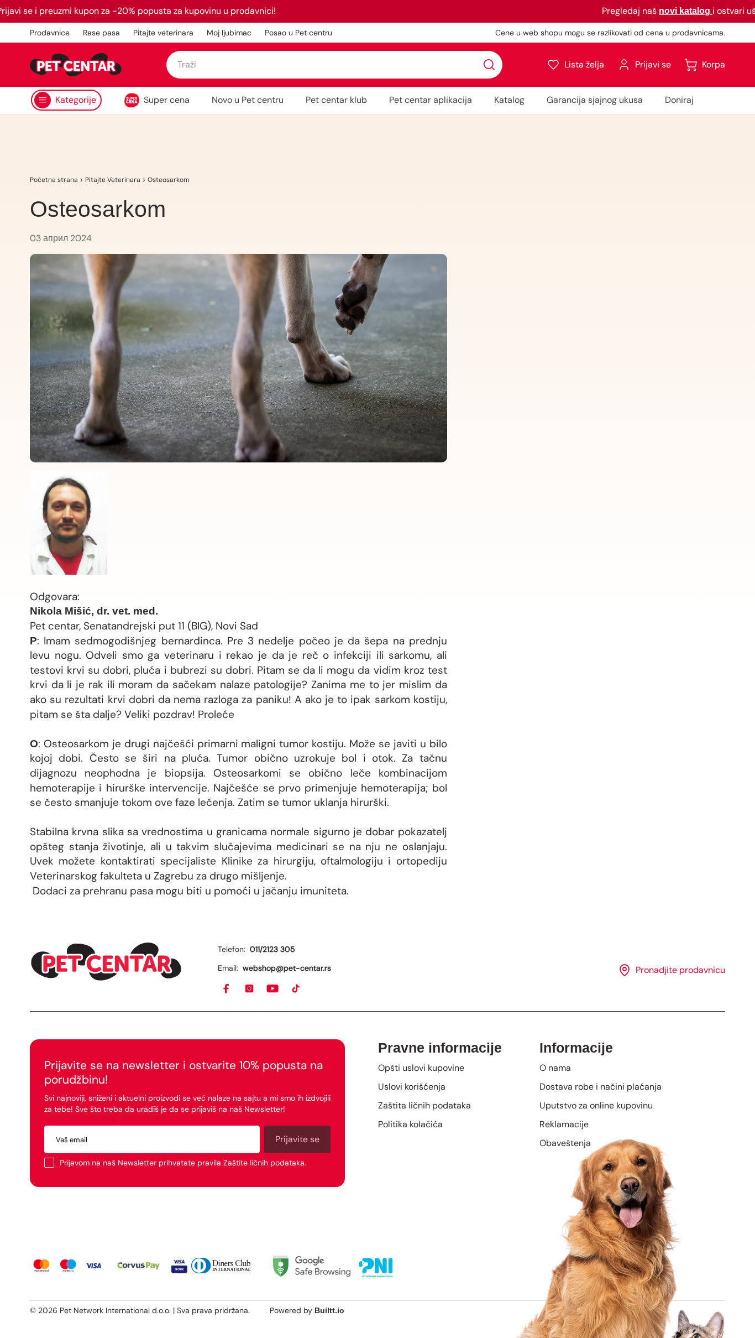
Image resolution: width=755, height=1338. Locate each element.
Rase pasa (101, 33)
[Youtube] (273, 989)
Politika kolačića (410, 1124)
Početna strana (54, 179)
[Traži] (489, 64)
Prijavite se (297, 1139)
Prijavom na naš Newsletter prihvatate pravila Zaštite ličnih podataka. (183, 1162)
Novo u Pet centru (248, 100)
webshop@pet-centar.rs (287, 968)
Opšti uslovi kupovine (421, 1068)
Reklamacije (564, 1124)
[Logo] (76, 64)
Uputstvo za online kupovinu (596, 1105)
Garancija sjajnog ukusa (595, 100)
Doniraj (679, 100)
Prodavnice (50, 33)
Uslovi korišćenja (411, 1086)
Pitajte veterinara (163, 33)
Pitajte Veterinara (112, 179)
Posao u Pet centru (298, 33)
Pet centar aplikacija (430, 100)
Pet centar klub (336, 100)
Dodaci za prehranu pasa (91, 891)
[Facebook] (226, 989)
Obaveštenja (565, 1143)
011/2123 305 (272, 949)
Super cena (167, 100)
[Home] (106, 962)
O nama (555, 1068)
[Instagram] (250, 989)
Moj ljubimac (229, 33)
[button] (575, 64)
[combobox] (334, 65)
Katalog (509, 100)
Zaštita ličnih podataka (424, 1105)
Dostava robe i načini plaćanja (600, 1086)
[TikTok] (296, 989)
